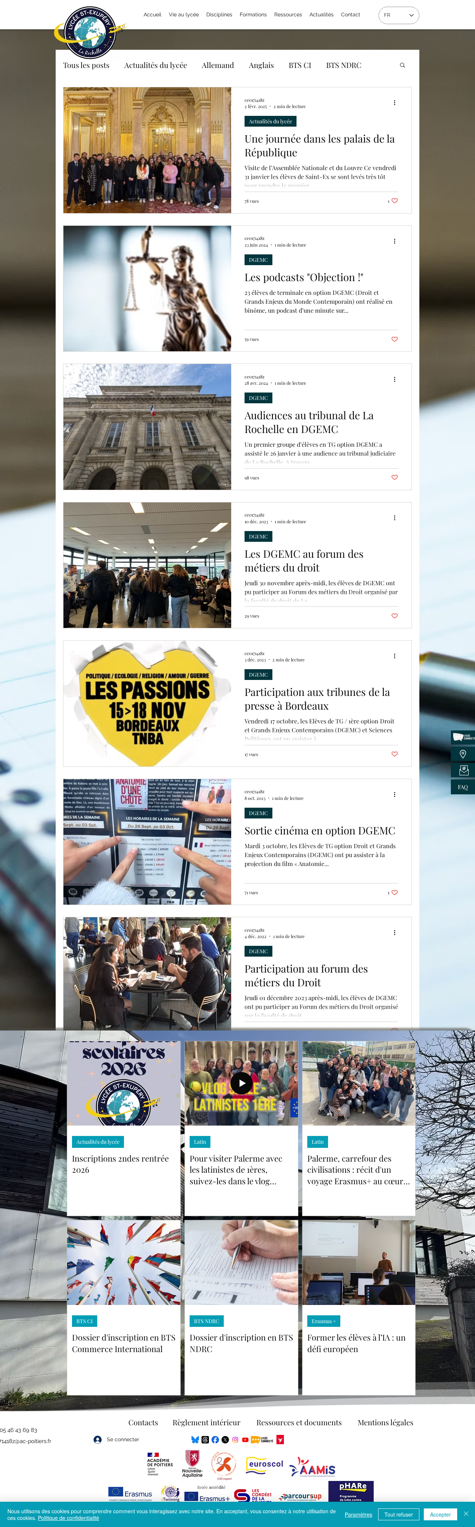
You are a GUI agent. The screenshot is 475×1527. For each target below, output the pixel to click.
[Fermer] (466, 1514)
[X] (225, 1439)
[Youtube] (245, 1439)
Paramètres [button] (358, 1514)
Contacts (143, 1422)
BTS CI (300, 65)
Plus (333, 65)
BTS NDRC (206, 1321)
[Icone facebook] (215, 1439)
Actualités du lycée (155, 65)
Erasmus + (324, 1321)
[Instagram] (235, 1439)
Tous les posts (86, 65)
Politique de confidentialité (68, 1517)
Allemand (218, 65)
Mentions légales (385, 1422)
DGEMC (258, 259)
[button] (402, 65)
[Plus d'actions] (397, 102)
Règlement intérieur (206, 1422)
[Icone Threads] (205, 1439)
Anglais (261, 65)
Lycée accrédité (211, 1487)
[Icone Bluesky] (195, 1439)
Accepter (440, 1514)
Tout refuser (398, 1514)
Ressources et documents (299, 1422)
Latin (200, 1141)
